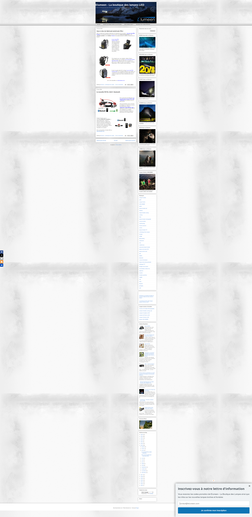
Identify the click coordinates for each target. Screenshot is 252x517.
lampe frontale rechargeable (145, 219)
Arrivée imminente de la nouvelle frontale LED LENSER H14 (147, 382)
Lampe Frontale (142, 197)
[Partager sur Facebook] (131, 84)
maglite (140, 277)
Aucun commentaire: (119, 84)
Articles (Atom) (118, 144)
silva (140, 216)
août (143, 465)
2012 (142, 438)
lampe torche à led (143, 251)
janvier (143, 446)
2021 (142, 481)
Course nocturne (142, 225)
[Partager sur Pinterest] (132, 84)
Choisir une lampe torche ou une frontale (112, 24)
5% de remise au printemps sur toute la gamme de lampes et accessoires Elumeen (147, 374)
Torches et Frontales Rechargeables (146, 308)
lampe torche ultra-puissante (145, 262)
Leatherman (141, 244)
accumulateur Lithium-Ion (144, 268)
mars (143, 450)
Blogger (137, 507)
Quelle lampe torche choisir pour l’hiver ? (149, 408)
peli (140, 253)
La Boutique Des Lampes (144, 232)
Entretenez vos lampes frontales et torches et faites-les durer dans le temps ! (146, 296)
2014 (142, 441)
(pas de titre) (147, 326)
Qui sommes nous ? (128, 24)
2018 (142, 476)
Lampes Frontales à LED (144, 312)
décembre (144, 472)
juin (143, 461)
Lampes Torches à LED (144, 317)
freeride (140, 272)
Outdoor (141, 210)
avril (143, 458)
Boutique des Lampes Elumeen (143, 24)
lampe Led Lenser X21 (144, 249)
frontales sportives (143, 275)
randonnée (141, 240)
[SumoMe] (1, 265)
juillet (143, 463)
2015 (142, 443)
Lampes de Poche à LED (144, 315)
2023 (142, 485)
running (140, 214)
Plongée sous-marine (143, 266)
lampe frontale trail (143, 208)
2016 (142, 445)
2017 (142, 474)
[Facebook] (1, 252)
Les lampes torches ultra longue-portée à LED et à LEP (146, 301)
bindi (140, 281)
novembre (144, 470)
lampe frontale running (144, 212)
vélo (140, 287)
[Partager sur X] (130, 84)
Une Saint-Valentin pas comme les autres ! (149, 335)
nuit (140, 279)
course (140, 227)
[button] (214, 489)
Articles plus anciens (130, 140)
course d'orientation (143, 259)
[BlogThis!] (129, 84)
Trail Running (142, 223)
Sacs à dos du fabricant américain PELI (110, 31)
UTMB (140, 236)
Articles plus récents (101, 140)
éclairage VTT (142, 264)
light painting (142, 238)
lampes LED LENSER (143, 319)
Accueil (98, 24)
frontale (140, 234)
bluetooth (141, 257)
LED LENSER (142, 204)
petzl (140, 199)
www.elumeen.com (100, 131)
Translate (151, 493)
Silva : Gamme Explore (149, 363)
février (143, 448)
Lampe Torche (142, 201)
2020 (142, 480)
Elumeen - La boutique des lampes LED (120, 4)
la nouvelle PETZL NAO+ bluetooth (108, 92)
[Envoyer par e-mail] (127, 84)
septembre (144, 467)
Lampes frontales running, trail (145, 310)
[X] (1, 255)
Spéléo (140, 255)
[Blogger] (1, 261)
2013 (142, 439)
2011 (142, 436)
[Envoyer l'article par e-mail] (125, 84)
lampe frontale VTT (143, 229)
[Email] (1, 258)
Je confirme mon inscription (213, 510)
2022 (142, 483)
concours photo (142, 221)
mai (143, 459)
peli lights (141, 285)
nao (140, 242)
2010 (142, 434)
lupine (140, 206)
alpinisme (141, 270)
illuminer (141, 283)
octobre (143, 468)
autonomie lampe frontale (144, 247)
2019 (142, 478)
